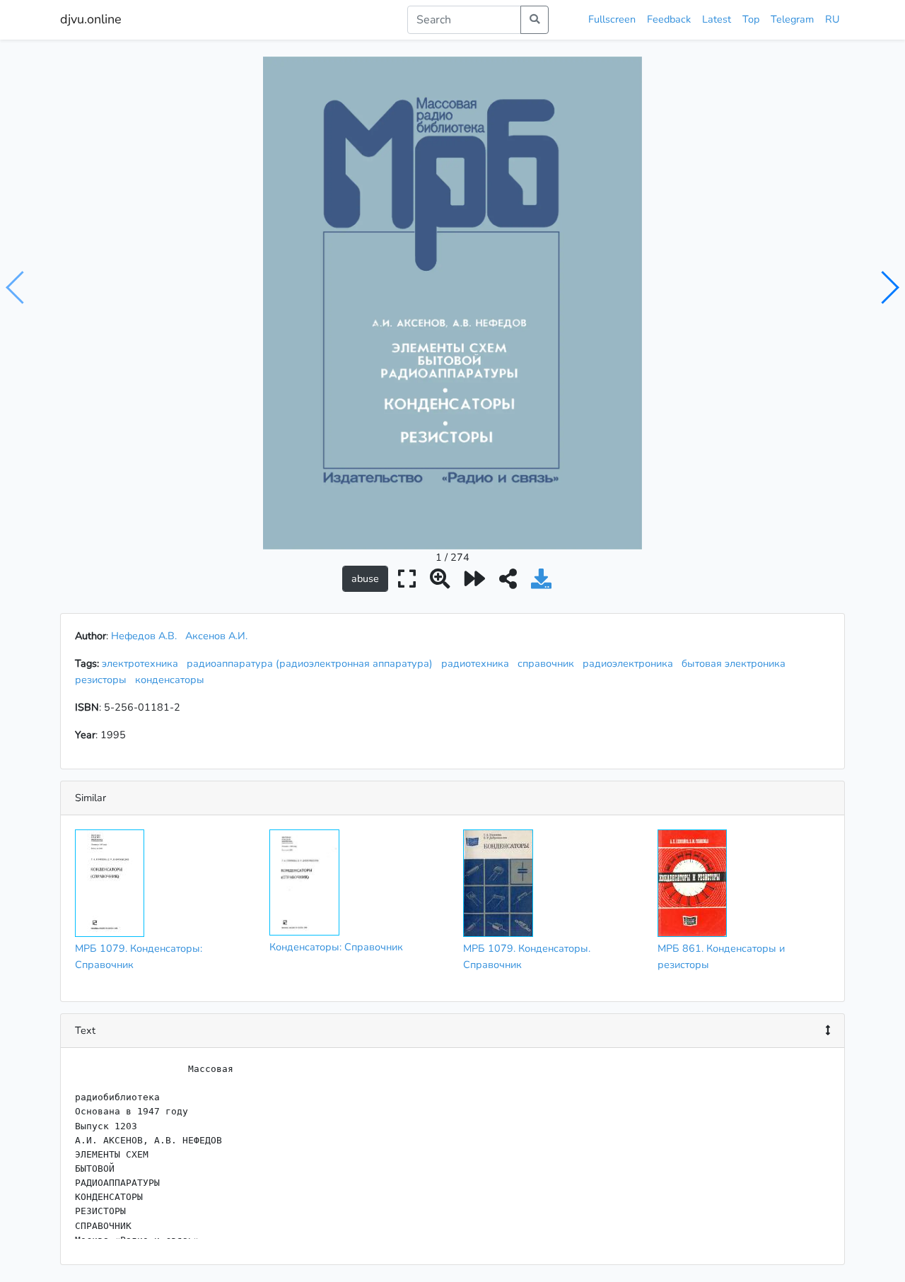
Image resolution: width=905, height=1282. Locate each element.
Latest (716, 19)
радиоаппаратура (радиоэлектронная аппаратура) (312, 663)
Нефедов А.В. (144, 636)
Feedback (669, 19)
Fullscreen (612, 19)
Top (750, 19)
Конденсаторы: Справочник (336, 947)
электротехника (143, 663)
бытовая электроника (736, 663)
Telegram (792, 19)
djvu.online (91, 19)
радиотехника (478, 663)
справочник (549, 663)
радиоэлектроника (631, 663)
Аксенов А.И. (216, 636)
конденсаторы (172, 679)
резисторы (103, 679)
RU (832, 19)
